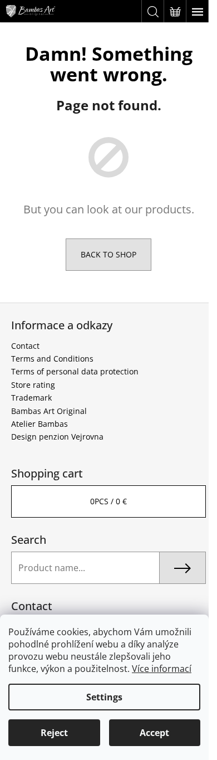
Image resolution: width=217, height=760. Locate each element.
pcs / (108, 501)
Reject (54, 733)
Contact (25, 345)
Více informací (161, 668)
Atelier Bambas (39, 423)
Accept (154, 733)
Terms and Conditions (52, 358)
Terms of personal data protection (75, 371)
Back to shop (108, 254)
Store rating (33, 384)
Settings (104, 697)
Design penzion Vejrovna (57, 436)
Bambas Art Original (49, 411)
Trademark (31, 397)
